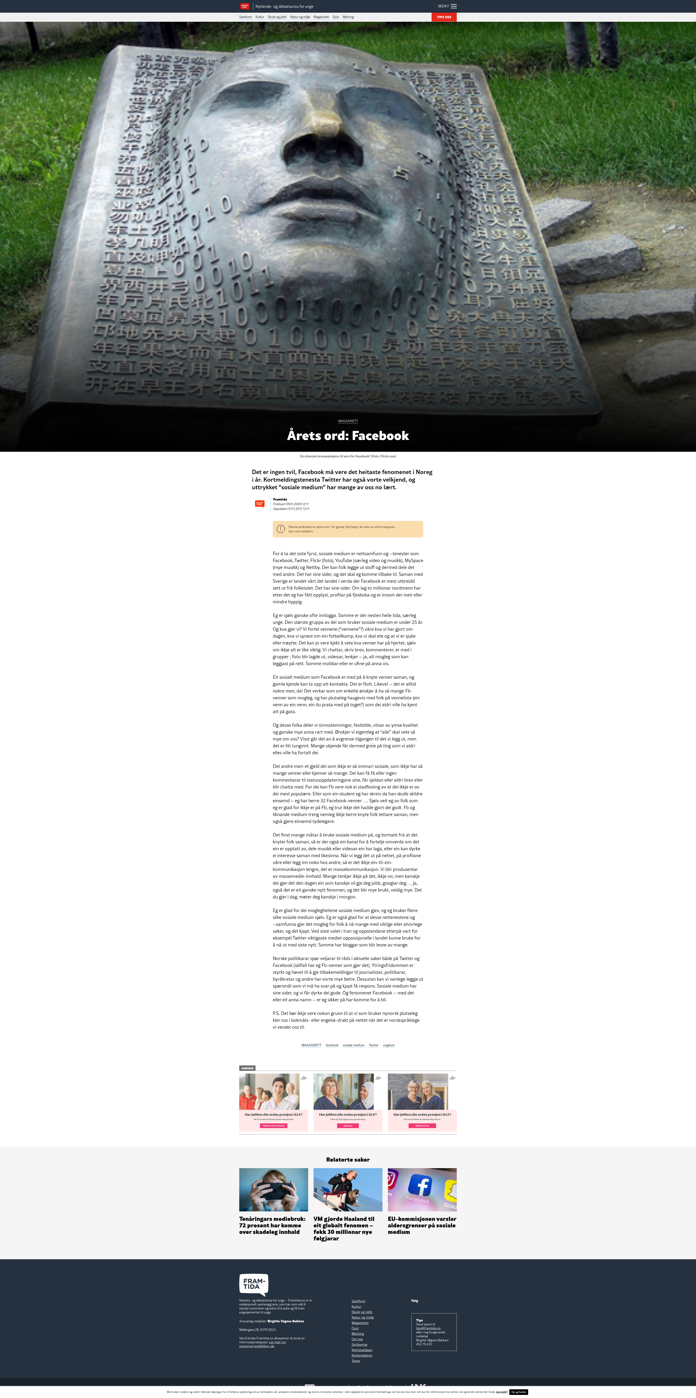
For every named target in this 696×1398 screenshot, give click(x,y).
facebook (332, 1045)
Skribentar (360, 1344)
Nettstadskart (362, 1350)
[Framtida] (246, 6)
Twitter (374, 1045)
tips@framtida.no (428, 1328)
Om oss (357, 1339)
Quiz (336, 16)
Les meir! (502, 1392)
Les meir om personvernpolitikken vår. (262, 1344)
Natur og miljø (300, 16)
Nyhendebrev (362, 1355)
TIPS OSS (444, 16)
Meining (348, 16)
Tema (356, 1361)
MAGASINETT (311, 1045)
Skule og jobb (277, 16)
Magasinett (321, 16)
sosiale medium (353, 1045)
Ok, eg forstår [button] (518, 1392)
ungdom (389, 1045)
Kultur (260, 16)
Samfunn (245, 16)
